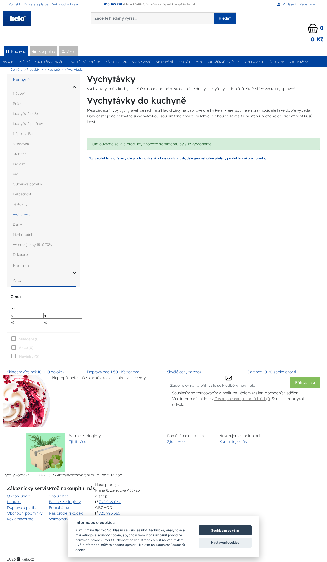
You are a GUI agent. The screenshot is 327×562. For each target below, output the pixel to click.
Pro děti (185, 62)
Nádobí (8, 62)
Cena (16, 296)
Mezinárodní (22, 234)
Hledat (225, 18)
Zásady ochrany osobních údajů (242, 398)
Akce (70, 51)
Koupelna (46, 51)
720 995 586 (109, 513)
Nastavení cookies (225, 542)
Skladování (141, 62)
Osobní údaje (18, 496)
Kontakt (14, 4)
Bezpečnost (253, 62)
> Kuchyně (52, 69)
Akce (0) (26, 347)
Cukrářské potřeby (223, 62)
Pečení (24, 62)
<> (13, 308)
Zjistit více (77, 441)
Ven (199, 62)
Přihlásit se (305, 382)
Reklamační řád (20, 519)
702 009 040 (110, 501)
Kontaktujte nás (233, 441)
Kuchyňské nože (48, 62)
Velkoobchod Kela (65, 4)
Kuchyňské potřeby (84, 62)
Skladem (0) (29, 339)
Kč (12, 322)
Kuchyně (18, 51)
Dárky (17, 224)
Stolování (164, 62)
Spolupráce (59, 496)
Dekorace (20, 255)
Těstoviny (276, 62)
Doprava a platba (36, 4)
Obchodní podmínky (24, 513)
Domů (15, 69)
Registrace (307, 4)
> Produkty (32, 69)
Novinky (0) (29, 356)
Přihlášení (289, 4)
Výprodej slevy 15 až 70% (32, 244)
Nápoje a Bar (116, 62)
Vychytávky (299, 62)
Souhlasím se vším (225, 530)
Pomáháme (59, 507)
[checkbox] (25, 356)
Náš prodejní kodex (66, 513)
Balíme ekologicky (65, 501)
